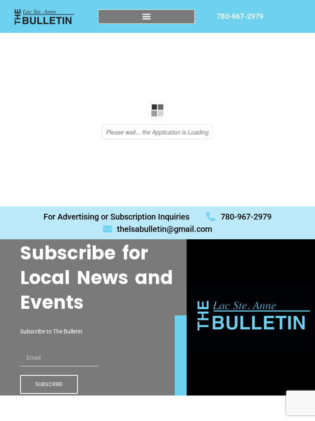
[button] (146, 16)
